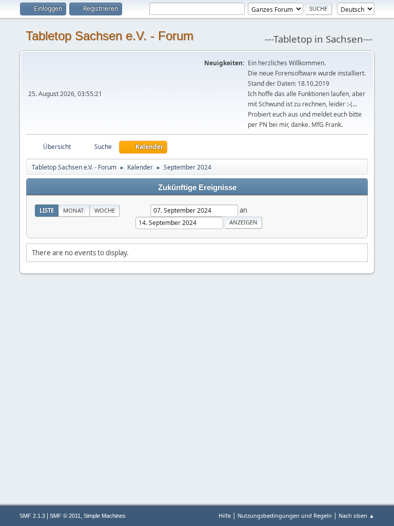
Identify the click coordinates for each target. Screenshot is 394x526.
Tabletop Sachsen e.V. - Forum (109, 36)
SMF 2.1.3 (32, 516)
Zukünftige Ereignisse (197, 187)
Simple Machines (105, 516)
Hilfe (225, 515)
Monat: (74, 210)
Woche (104, 210)
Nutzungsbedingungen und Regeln (285, 515)
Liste (47, 210)
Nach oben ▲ (357, 515)
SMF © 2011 (65, 516)
